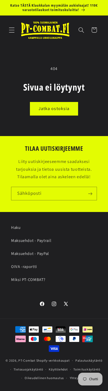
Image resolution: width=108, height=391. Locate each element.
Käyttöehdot (58, 369)
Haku (16, 228)
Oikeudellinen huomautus (44, 378)
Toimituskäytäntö (86, 369)
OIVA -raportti (24, 267)
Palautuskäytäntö (88, 360)
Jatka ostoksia (54, 109)
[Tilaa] (90, 193)
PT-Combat (26, 360)
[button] (11, 30)
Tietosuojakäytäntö (28, 369)
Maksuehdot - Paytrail (31, 241)
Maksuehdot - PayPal (30, 254)
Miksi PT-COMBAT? (28, 280)
